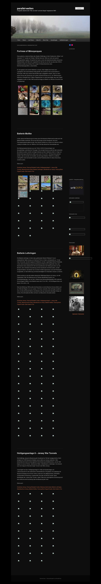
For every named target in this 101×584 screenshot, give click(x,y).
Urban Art (38, 40)
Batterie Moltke (24, 133)
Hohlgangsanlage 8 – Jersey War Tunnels (37, 453)
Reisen (24, 40)
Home (18, 40)
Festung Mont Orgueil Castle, (45, 489)
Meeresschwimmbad (27, 169)
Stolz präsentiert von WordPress (54, 578)
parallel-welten (25, 8)
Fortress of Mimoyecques (29, 51)
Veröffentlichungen (64, 40)
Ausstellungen (54, 40)
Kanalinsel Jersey (21, 167)
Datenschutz (81, 314)
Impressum (73, 40)
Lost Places (31, 40)
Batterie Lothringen (38, 169)
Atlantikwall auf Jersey (49, 169)
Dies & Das (45, 40)
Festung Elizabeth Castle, (33, 167)
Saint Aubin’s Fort (29, 171)
